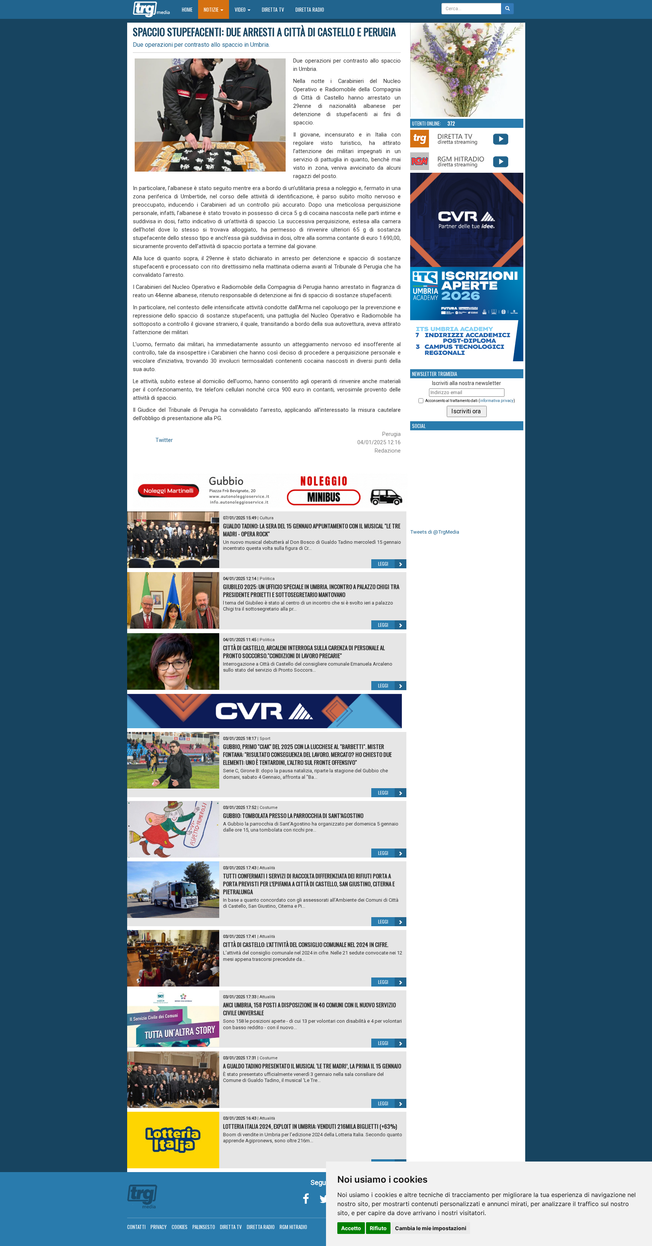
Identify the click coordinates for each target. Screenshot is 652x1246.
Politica (267, 578)
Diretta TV (273, 9)
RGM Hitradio (293, 1227)
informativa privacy (497, 401)
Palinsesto (203, 1227)
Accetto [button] (351, 1228)
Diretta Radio (309, 9)
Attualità (267, 867)
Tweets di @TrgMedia (434, 532)
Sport (265, 738)
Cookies (180, 1227)
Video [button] (241, 9)
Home (190, 9)
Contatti (136, 1227)
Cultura (267, 518)
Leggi (383, 563)
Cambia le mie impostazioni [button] (430, 1228)
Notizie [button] (212, 9)
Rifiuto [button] (378, 1228)
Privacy (159, 1227)
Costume (269, 807)
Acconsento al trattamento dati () (470, 401)
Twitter (164, 440)
